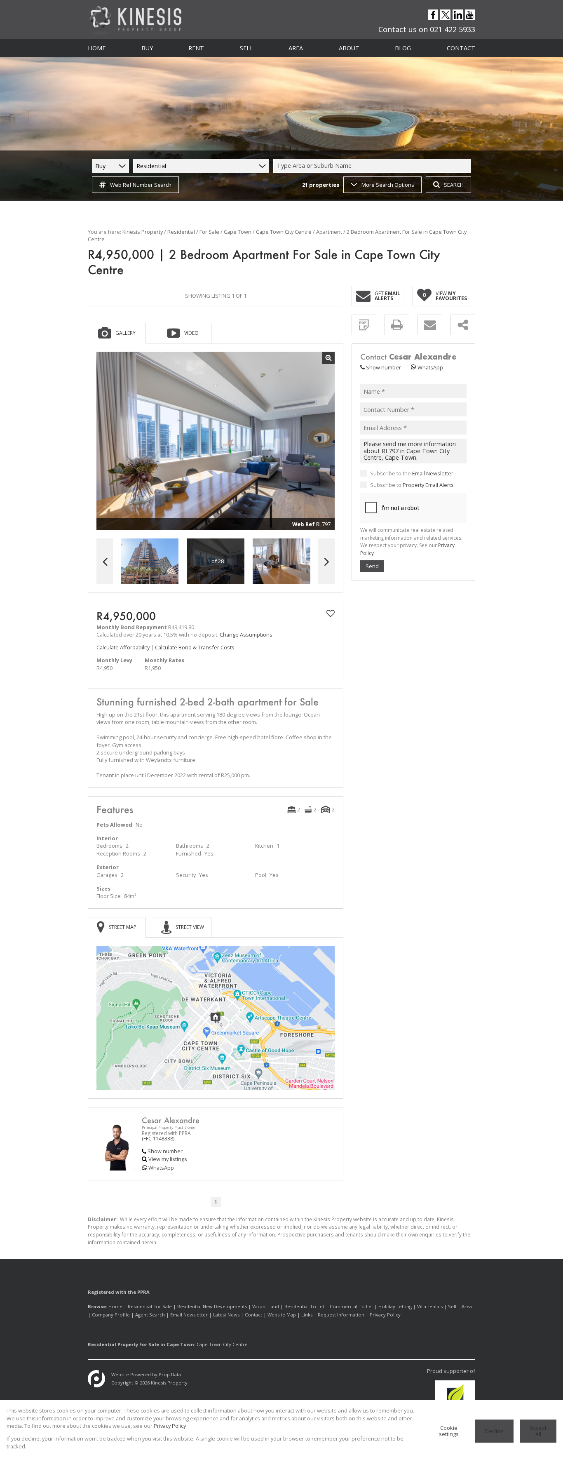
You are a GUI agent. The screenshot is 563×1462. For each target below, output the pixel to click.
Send (372, 566)
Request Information (341, 1315)
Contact (253, 1315)
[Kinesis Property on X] (445, 15)
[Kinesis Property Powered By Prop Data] (96, 1378)
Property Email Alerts (428, 485)
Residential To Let (304, 1306)
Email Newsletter (432, 473)
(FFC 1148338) (158, 1138)
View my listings (167, 1159)
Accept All (538, 1431)
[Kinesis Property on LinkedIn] (458, 15)
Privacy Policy (385, 1315)
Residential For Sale (150, 1306)
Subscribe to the (411, 473)
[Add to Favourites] (330, 613)
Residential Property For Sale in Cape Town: (141, 1344)
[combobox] (373, 166)
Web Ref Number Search (140, 184)
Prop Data (170, 1374)
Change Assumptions (246, 634)
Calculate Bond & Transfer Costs (195, 647)
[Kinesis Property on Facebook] (433, 15)
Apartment (329, 231)
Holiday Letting (395, 1306)
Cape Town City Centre (284, 231)
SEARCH (454, 184)
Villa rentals (430, 1306)
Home (115, 1306)
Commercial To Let (351, 1306)
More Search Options (387, 184)
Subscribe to (412, 485)
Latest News (226, 1315)
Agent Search (150, 1315)
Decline (494, 1431)
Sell (452, 1306)
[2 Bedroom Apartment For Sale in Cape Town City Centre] (215, 441)
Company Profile (111, 1315)
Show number (165, 1151)
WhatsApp (161, 1167)
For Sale (209, 231)
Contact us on (426, 29)
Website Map (281, 1315)
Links (306, 1315)
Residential (181, 231)
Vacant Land (265, 1306)
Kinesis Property (142, 231)
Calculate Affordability (123, 647)
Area (467, 1306)
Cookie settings (449, 1431)
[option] (281, 561)
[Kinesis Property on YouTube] (470, 15)
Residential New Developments (212, 1306)
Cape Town (237, 231)
